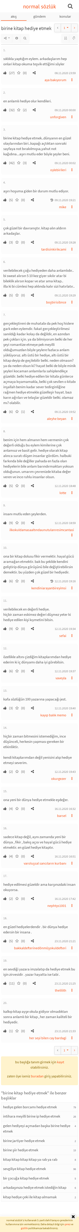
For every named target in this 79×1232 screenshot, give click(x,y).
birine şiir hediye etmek (20, 1150)
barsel (61, 815)
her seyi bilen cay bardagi (47, 1038)
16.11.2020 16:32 (65, 809)
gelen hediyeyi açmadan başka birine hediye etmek (36, 1128)
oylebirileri (58, 170)
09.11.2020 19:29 (65, 295)
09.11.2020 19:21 (65, 200)
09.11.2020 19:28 (65, 242)
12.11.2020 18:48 (65, 486)
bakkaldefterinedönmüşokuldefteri (40, 948)
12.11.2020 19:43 (65, 772)
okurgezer (58, 778)
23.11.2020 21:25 (65, 983)
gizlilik (24, 1228)
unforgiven (58, 117)
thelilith (60, 990)
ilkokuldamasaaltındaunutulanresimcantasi (41, 530)
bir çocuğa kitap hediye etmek (26, 1178)
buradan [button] (37, 1076)
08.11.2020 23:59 (65, 73)
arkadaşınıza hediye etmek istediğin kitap (34, 1187)
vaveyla (61, 678)
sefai (62, 635)
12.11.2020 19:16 (65, 581)
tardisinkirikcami (53, 249)
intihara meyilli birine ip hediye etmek (31, 1116)
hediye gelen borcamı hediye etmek (30, 1107)
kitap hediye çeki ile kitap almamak (30, 1197)
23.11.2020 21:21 (65, 941)
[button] (34, 73)
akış (14, 16)
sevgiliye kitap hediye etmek (24, 1168)
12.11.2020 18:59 (65, 523)
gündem (39, 16)
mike (62, 207)
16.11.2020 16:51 (65, 856)
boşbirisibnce (56, 302)
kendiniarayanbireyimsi (48, 588)
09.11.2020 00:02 (65, 163)
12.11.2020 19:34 (65, 629)
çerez (67, 1224)
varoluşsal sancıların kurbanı (45, 863)
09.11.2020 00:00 (65, 110)
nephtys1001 (56, 905)
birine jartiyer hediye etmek (24, 1140)
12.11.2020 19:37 (65, 671)
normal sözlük (39, 6)
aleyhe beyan (56, 418)
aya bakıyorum (55, 80)
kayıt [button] (60, 1062)
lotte (62, 493)
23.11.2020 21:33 (65, 1031)
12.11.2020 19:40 (65, 708)
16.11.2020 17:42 (65, 899)
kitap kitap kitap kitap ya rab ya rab (30, 1159)
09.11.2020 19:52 (65, 412)
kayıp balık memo (53, 715)
